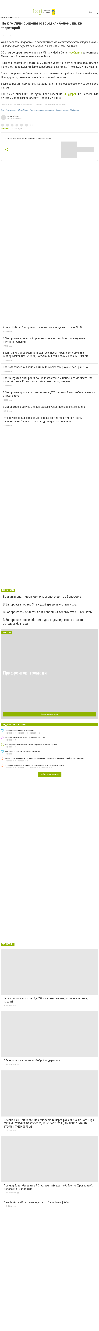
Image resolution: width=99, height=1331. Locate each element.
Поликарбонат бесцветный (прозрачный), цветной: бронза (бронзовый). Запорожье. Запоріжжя (48, 1187)
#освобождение (62, 110)
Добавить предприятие (50, 774)
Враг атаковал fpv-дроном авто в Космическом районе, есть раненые (46, 367)
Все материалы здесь (49, 714)
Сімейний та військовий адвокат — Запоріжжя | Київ (36, 1202)
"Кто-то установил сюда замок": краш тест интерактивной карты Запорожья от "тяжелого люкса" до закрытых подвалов (42, 419)
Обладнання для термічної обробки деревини (32, 1060)
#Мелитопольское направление (42, 110)
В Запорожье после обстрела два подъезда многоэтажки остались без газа (43, 622)
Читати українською (9, 36)
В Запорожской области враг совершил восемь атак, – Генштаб (47, 612)
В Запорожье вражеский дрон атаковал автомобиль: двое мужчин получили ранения (44, 340)
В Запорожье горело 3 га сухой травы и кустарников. (40, 604)
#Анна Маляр (23, 110)
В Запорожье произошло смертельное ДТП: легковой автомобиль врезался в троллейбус (49, 394)
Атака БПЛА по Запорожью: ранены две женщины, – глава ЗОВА (43, 327)
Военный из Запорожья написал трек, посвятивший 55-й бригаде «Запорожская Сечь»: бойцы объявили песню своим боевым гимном (45, 354)
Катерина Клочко (13, 116)
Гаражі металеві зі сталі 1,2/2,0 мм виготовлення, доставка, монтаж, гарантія (46, 1000)
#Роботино (74, 110)
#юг (2, 110)
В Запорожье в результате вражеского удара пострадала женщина (44, 406)
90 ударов (70, 94)
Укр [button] (90, 12)
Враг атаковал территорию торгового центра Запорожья (42, 597)
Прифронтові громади (25, 673)
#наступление (11, 110)
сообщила (75, 52)
